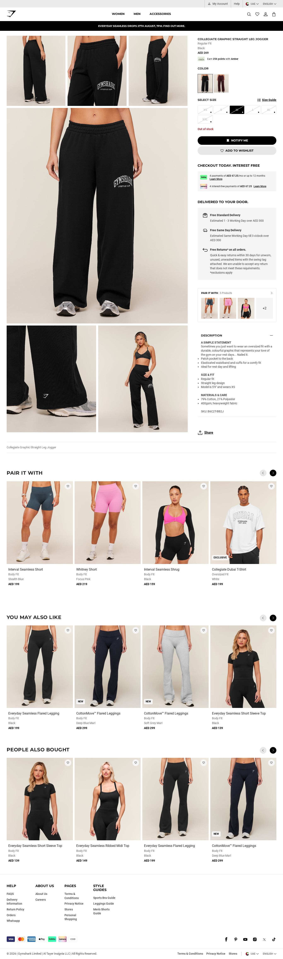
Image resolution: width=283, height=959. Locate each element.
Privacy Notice (215, 953)
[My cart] (273, 14)
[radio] (205, 83)
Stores (233, 953)
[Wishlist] (257, 14)
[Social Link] (226, 939)
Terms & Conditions (190, 953)
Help (237, 3)
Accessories (160, 14)
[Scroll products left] (263, 473)
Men (137, 14)
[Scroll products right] (273, 473)
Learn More (216, 179)
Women (118, 14)
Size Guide (269, 100)
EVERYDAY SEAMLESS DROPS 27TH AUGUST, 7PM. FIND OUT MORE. (141, 26)
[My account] (265, 14)
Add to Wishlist (239, 150)
